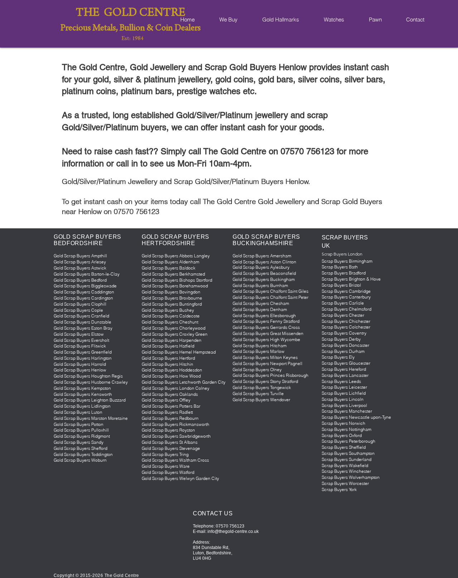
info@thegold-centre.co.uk (233, 531)
